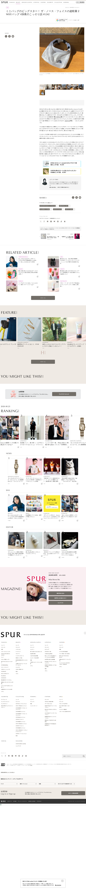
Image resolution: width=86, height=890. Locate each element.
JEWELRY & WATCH (27, 2)
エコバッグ (67, 121)
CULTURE (43, 2)
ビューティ (46, 228)
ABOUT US (10, 801)
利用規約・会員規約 (31, 801)
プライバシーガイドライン (22, 801)
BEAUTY (18, 2)
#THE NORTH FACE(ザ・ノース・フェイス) (47, 205)
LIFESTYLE (36, 2)
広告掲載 (14, 801)
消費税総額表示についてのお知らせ (7, 772)
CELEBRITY (50, 2)
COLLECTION (58, 2)
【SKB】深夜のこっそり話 (53, 228)
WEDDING (66, 2)
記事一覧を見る (53, 187)
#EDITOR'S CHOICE (57, 209)
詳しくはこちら (58, 885)
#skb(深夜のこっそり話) (44, 209)
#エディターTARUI (69, 209)
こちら (31, 765)
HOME (41, 228)
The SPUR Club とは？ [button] (64, 394)
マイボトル (58, 117)
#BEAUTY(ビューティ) (64, 205)
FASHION (12, 2)
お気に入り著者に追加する (62, 187)
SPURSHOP (39, 801)
